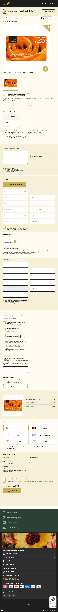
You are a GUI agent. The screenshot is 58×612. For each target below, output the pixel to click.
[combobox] (15, 191)
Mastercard (44, 428)
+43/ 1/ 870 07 (11, 578)
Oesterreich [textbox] (6, 215)
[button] (15, 458)
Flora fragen (48, 17)
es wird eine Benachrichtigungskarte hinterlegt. (17, 324)
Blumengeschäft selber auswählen (15, 386)
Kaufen (14, 490)
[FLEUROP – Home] (6, 3)
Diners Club (18, 442)
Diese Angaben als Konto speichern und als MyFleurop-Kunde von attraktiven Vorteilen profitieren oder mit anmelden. (17, 228)
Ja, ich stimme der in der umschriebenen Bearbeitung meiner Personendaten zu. (30, 481)
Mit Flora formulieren (37, 156)
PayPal (45, 442)
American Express (45, 435)
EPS (18, 428)
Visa (18, 435)
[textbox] (15, 191)
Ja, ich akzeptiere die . (20, 478)
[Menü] (55, 597)
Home (4, 21)
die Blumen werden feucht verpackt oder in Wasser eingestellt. (16, 330)
